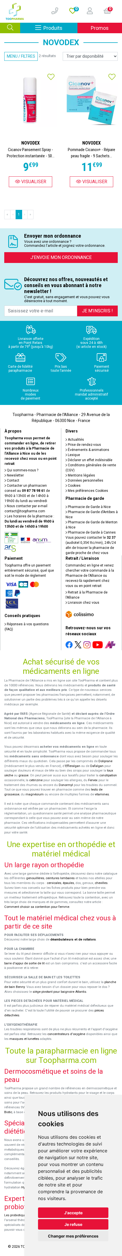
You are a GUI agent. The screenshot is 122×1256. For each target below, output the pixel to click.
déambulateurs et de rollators (73, 939)
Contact (12, 480)
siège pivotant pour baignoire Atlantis (59, 992)
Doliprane (105, 761)
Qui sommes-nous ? (22, 470)
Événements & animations (88, 450)
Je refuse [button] (73, 1224)
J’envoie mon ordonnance (61, 257)
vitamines (102, 794)
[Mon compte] (87, 11)
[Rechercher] (10, 28)
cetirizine (36, 780)
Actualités (75, 440)
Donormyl (66, 785)
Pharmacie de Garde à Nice (89, 507)
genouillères (35, 878)
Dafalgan (97, 766)
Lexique (73, 455)
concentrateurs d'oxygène (66, 1034)
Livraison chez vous (83, 603)
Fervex (93, 780)
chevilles (101, 883)
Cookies (74, 486)
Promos (100, 28)
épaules (68, 883)
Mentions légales (81, 475)
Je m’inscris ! (97, 311)
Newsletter (15, 475)
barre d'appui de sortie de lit (24, 963)
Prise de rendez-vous (84, 445)
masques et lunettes (24, 1039)
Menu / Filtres (21, 56)
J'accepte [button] (73, 1212)
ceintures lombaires (60, 878)
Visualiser (33, 181)
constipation (108, 775)
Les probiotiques (16, 1215)
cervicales (54, 883)
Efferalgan (72, 766)
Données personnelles (85, 480)
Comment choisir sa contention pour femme (36, 907)
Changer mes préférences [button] (73, 1236)
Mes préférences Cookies (87, 491)
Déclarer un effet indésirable (89, 460)
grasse (23, 775)
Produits (60, 28)
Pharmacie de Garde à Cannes (91, 532)
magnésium (35, 794)
